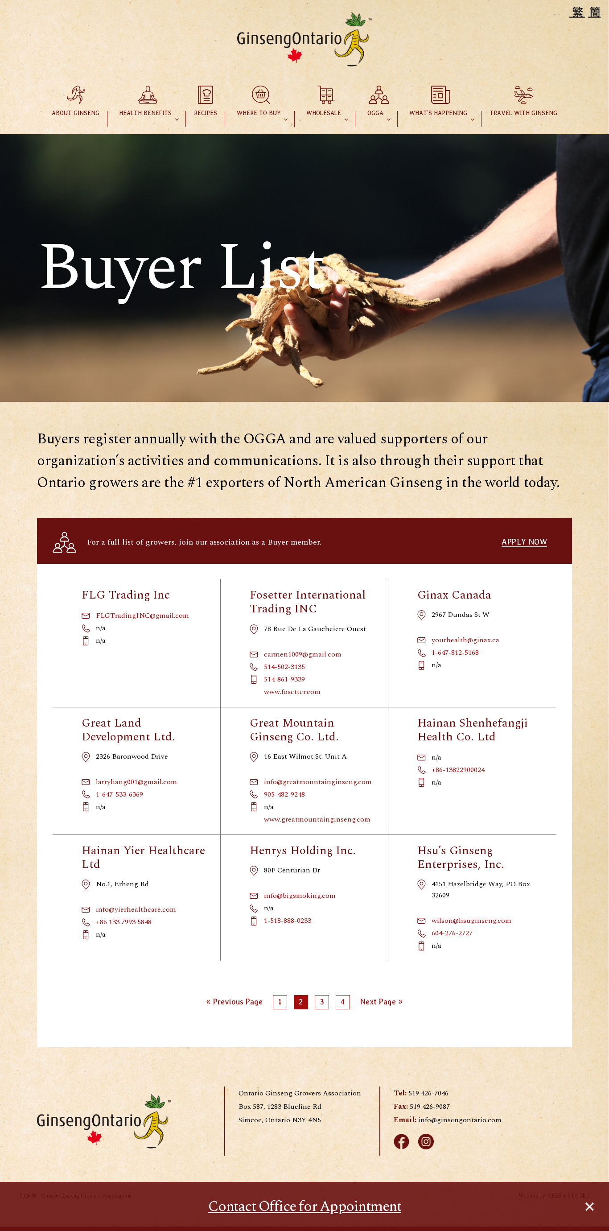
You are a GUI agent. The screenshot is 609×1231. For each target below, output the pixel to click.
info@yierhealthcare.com (136, 909)
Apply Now (524, 541)
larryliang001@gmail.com (136, 782)
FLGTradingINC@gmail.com (142, 615)
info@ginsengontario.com (460, 1120)
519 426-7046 (428, 1093)
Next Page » (381, 1003)
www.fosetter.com (292, 691)
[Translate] (586, 11)
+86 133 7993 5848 (124, 922)
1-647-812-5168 (455, 652)
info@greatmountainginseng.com (318, 782)
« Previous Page (234, 1003)
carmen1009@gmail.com (303, 654)
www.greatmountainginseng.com (317, 819)
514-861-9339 (284, 679)
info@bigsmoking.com (300, 895)
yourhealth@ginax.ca (465, 640)
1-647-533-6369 (119, 794)
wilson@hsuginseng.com (471, 920)
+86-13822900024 (458, 769)
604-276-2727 (452, 933)
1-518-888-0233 (287, 920)
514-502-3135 (284, 666)
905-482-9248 (284, 794)
